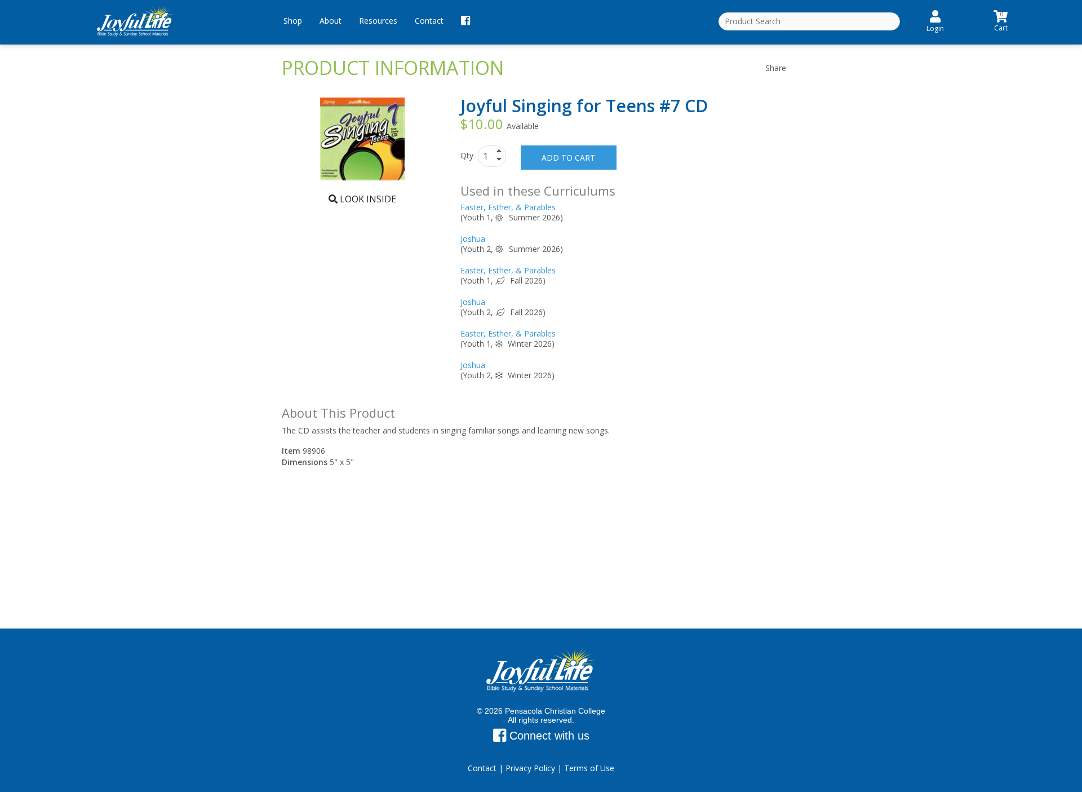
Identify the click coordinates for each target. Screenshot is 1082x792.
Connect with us (547, 735)
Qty (468, 155)
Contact (429, 20)
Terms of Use (589, 768)
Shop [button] (292, 20)
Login (935, 28)
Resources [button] (378, 20)
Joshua (472, 238)
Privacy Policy (530, 768)
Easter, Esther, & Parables (508, 207)
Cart (1001, 20)
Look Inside (367, 199)
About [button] (331, 20)
